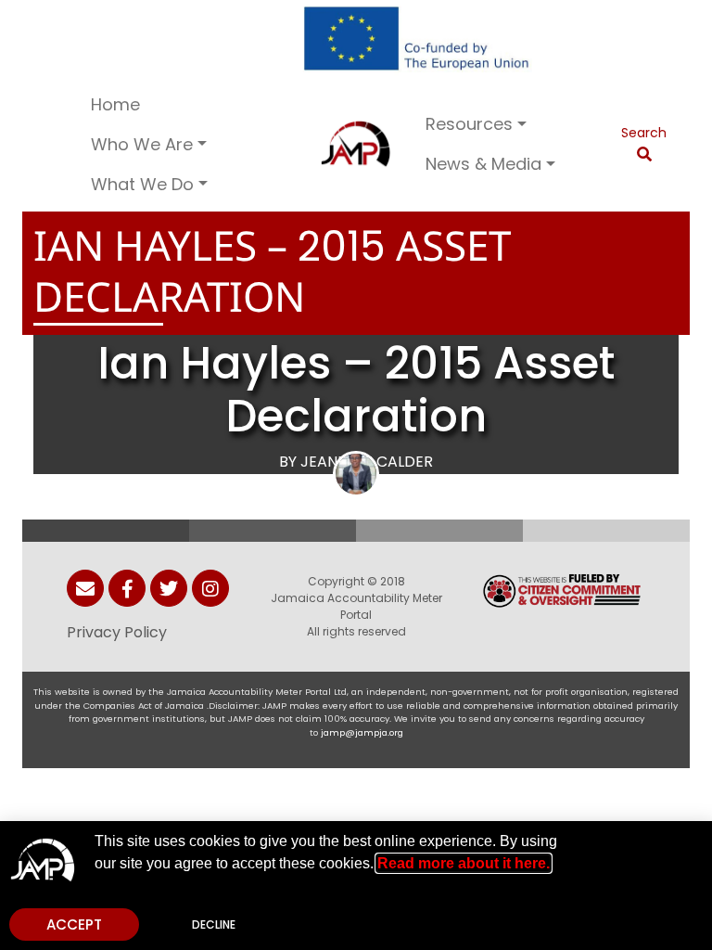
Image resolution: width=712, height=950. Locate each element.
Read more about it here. (463, 863)
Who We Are (142, 144)
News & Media (483, 163)
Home (115, 104)
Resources (469, 123)
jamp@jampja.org (362, 732)
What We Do (142, 184)
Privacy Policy (117, 632)
